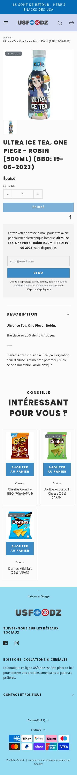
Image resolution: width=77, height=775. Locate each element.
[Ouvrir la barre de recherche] (60, 22)
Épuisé (38, 207)
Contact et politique (22, 694)
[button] (10, 127)
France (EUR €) (37, 720)
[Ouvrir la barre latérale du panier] (71, 22)
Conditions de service (48, 285)
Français (36, 729)
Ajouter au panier (19, 469)
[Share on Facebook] (70, 217)
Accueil (7, 37)
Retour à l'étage (38, 596)
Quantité (9, 186)
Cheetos (20, 483)
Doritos (57, 483)
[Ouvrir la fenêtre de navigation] (5, 22)
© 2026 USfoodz (15, 760)
